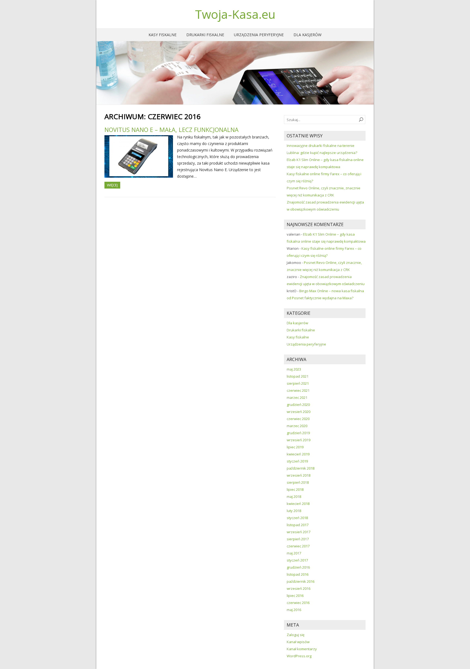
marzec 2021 (297, 397)
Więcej (112, 185)
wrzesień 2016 (298, 588)
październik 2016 (300, 581)
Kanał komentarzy (302, 648)
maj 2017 (294, 553)
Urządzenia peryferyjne (259, 34)
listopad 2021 (297, 376)
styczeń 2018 (297, 517)
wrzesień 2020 (298, 411)
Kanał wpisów (298, 641)
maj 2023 (294, 369)
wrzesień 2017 (298, 531)
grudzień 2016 (298, 567)
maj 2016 (294, 609)
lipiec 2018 (295, 489)
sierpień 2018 (298, 482)
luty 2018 (294, 510)
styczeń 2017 (297, 560)
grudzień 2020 (298, 404)
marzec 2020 (297, 425)
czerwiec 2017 (298, 546)
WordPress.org (299, 655)
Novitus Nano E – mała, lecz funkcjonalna (171, 129)
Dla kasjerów (307, 34)
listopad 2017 (297, 524)
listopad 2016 (297, 574)
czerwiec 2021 (298, 390)
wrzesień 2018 (298, 475)
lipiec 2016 (295, 595)
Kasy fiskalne (163, 34)
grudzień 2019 (298, 432)
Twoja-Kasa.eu (235, 14)
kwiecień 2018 (298, 503)
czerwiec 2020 (298, 418)
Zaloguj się (295, 634)
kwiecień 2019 (298, 454)
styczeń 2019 (297, 461)
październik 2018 (300, 468)
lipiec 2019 (295, 447)
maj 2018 (294, 496)
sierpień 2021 (298, 383)
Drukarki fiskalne (205, 34)
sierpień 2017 (298, 539)
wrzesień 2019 (298, 439)
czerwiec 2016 (298, 602)
